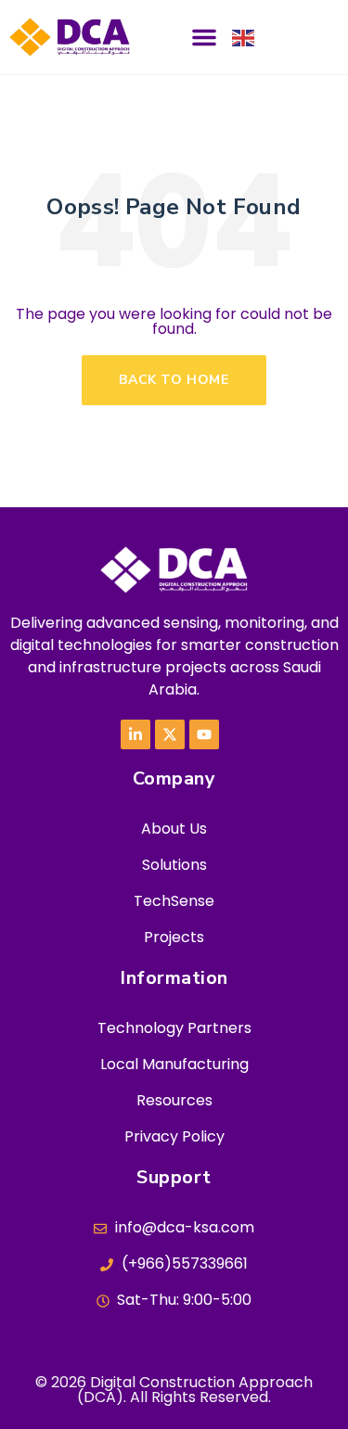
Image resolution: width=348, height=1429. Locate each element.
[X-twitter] (170, 734)
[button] (204, 37)
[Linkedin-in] (135, 734)
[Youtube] (204, 734)
